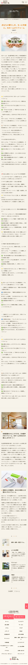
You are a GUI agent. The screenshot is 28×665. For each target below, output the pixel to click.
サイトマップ (21, 653)
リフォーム (17, 591)
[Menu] (25, 2)
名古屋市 (10, 591)
